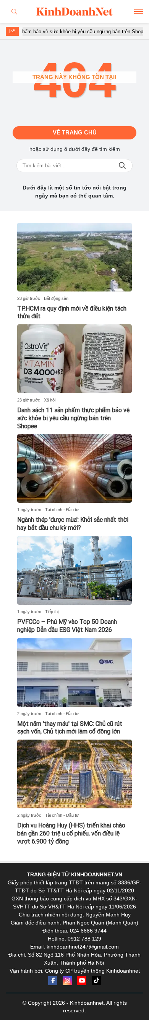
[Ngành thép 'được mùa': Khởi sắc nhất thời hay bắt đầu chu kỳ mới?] (74, 468)
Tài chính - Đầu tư (62, 509)
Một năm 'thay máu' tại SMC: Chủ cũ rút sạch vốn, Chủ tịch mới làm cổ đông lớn (69, 727)
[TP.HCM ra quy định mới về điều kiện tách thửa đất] (74, 257)
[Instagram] (67, 980)
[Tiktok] (96, 980)
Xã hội (49, 400)
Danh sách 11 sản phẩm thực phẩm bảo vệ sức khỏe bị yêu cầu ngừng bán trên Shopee (73, 418)
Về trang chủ (75, 132)
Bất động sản (56, 298)
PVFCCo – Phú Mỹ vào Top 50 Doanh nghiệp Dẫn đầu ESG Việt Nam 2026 (67, 625)
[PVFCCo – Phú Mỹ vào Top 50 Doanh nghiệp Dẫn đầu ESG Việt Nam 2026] (74, 570)
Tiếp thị (51, 611)
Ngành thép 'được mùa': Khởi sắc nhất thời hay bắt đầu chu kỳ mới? (72, 523)
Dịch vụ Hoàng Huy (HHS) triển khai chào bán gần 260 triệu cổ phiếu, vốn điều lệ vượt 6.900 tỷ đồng (71, 833)
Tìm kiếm (122, 165)
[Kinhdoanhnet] (74, 11)
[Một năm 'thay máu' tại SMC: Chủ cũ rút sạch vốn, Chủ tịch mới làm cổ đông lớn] (74, 672)
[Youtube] (81, 980)
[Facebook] (52, 980)
